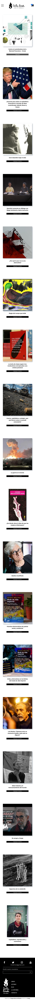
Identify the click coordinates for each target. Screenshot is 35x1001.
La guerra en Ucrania (17, 472)
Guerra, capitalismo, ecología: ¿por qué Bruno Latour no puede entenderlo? (17, 420)
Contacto (14, 992)
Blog (12, 987)
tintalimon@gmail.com (17, 965)
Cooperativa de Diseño (15, 998)
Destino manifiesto (17, 575)
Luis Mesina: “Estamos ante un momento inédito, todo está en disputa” (17, 733)
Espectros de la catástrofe (17, 889)
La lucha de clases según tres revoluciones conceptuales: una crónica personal (17, 365)
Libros (13, 981)
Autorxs (13, 984)
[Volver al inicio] (18, 5)
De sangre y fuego (17, 838)
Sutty (28, 998)
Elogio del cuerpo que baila (17, 313)
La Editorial (15, 990)
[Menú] (3, 5)
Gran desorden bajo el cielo (17, 157)
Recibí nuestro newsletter (10, 969)
